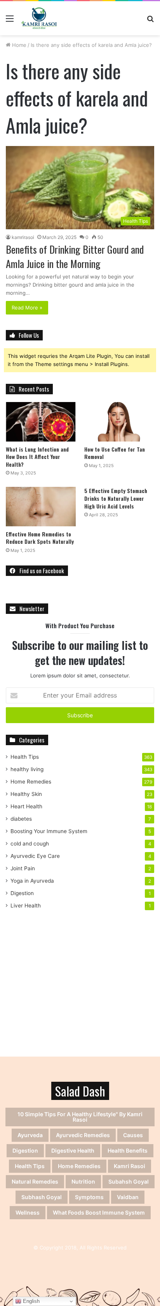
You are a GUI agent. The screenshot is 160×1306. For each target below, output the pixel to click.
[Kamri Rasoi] (39, 18)
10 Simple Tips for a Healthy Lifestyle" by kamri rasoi (80, 1117)
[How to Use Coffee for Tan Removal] (119, 421)
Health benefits (128, 1150)
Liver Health (25, 905)
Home (18, 45)
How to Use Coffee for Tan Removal (114, 453)
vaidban (128, 1197)
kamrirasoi (23, 237)
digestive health (72, 1150)
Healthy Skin (26, 794)
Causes (133, 1135)
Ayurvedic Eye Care (35, 856)
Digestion (22, 893)
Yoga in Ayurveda (32, 881)
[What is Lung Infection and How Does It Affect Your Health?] (41, 421)
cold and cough (29, 843)
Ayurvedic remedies (83, 1135)
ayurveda (30, 1135)
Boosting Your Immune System (48, 831)
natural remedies (35, 1181)
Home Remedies (30, 781)
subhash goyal (41, 1197)
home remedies (79, 1166)
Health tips (30, 1166)
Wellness (28, 1212)
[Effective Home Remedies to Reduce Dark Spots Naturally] (41, 506)
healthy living (26, 769)
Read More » (27, 307)
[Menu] (10, 21)
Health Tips (24, 757)
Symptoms (89, 1197)
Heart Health (26, 806)
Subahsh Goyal (128, 1181)
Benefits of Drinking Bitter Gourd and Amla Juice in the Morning (75, 256)
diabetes (21, 819)
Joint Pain (22, 868)
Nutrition (83, 1181)
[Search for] (150, 21)
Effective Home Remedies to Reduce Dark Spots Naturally (40, 538)
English (30, 1301)
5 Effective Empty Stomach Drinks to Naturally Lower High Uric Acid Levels (115, 498)
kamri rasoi (129, 1166)
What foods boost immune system (99, 1212)
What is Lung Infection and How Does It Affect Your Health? (37, 456)
